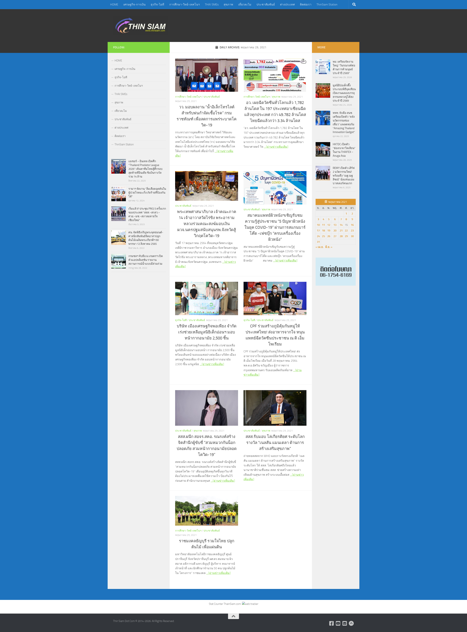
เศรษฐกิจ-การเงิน (134, 4)
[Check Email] (344, 623)
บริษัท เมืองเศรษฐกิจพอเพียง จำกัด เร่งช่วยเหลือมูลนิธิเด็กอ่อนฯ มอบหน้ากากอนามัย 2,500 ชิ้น (206, 332)
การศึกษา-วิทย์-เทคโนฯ (184, 4)
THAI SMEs (212, 4)
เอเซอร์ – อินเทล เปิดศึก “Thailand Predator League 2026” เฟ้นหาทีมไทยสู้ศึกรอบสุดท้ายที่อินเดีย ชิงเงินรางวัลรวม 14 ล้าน (145, 169)
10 (318, 225)
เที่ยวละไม (244, 4)
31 (318, 241)
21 (341, 230)
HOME (114, 4)
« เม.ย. (320, 247)
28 (341, 236)
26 (328, 236)
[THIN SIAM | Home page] (140, 25)
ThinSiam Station (327, 4)
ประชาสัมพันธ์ (265, 4)
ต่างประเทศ (287, 4)
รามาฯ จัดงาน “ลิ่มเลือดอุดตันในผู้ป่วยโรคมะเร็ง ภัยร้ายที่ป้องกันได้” (147, 192)
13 (334, 225)
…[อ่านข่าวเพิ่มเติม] (276, 146)
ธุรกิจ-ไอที (157, 4)
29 (346, 236)
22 (346, 230)
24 (318, 236)
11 (323, 225)
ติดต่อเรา (305, 4)
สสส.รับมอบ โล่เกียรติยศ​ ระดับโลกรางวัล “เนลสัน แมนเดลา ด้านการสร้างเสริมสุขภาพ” (275, 442)
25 (323, 236)
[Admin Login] (351, 623)
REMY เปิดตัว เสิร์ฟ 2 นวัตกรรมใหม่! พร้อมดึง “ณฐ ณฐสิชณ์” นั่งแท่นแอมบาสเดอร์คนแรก (344, 175)
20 (334, 230)
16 (352, 225)
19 (328, 230)
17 (318, 230)
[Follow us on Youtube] (338, 623)
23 (352, 230)
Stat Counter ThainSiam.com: (225, 604)
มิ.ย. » (328, 247)
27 (334, 236)
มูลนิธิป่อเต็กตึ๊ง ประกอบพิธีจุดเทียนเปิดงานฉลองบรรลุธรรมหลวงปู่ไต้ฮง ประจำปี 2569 (344, 93)
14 (341, 225)
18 (323, 230)
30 (352, 236)
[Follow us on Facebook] (331, 623)
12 (328, 225)
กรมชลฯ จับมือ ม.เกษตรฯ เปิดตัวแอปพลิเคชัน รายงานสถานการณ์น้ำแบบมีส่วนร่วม (145, 259)
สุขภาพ (228, 4)
